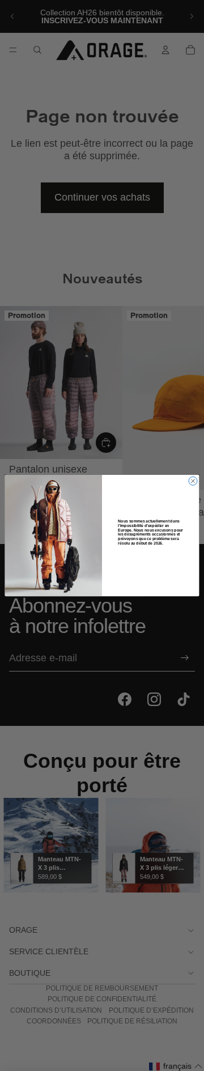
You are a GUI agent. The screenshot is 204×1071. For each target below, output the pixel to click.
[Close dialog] (193, 481)
